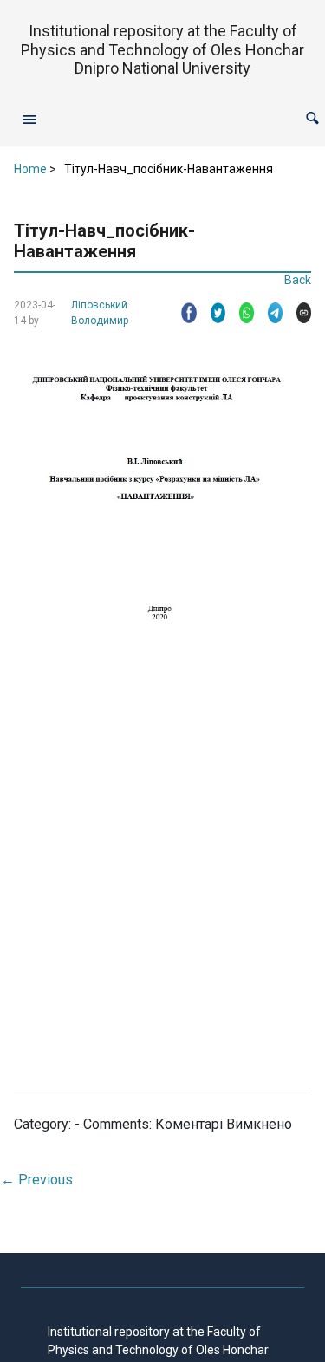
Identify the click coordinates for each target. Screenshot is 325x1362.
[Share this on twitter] (211, 312)
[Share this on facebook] (181, 312)
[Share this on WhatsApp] (239, 312)
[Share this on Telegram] (268, 312)
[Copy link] (297, 312)
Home (30, 169)
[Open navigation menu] (29, 118)
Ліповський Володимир (99, 313)
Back (297, 280)
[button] (312, 118)
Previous (37, 1179)
